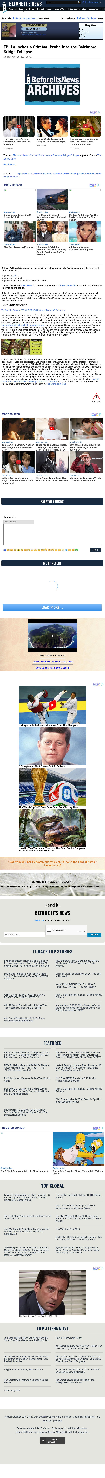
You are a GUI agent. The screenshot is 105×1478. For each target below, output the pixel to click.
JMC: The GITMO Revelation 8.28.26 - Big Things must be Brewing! (76, 1079)
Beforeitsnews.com (24, 18)
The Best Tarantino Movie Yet (19, 247)
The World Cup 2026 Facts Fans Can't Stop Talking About (49, 807)
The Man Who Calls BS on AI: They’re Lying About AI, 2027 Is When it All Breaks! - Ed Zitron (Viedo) (78, 1218)
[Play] (52, 636)
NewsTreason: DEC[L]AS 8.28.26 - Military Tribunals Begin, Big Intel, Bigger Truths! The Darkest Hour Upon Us (25, 1112)
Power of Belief (60, 9)
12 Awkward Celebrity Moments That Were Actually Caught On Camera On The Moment (51, 251)
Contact (41, 1417)
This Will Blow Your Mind (68, 1229)
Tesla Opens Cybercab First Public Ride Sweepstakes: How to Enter (75, 1381)
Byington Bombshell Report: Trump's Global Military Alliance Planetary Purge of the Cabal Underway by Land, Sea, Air (77, 1250)
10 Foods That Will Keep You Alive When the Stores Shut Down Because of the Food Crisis (26, 1339)
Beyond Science (44, 9)
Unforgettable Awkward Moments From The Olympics (48, 725)
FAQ (33, 1417)
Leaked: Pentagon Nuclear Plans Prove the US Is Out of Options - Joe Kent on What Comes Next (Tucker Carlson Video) (78, 1067)
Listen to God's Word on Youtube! (53, 661)
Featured (13, 9)
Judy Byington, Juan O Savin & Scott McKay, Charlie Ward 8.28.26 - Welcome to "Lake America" (77, 963)
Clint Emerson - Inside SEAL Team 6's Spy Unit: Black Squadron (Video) (79, 1100)
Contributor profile (27, 34)
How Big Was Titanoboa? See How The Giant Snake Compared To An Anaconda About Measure (52, 849)
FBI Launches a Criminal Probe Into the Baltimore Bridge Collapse (46, 155)
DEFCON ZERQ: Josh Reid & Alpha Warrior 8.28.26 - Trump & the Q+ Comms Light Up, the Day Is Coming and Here (26, 1091)
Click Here (26, 285)
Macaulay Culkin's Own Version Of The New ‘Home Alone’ (86, 479)
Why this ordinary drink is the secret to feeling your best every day (85, 447)
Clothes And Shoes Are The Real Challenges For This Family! (83, 217)
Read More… (10, 164)
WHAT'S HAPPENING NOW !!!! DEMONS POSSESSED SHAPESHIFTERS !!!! (24, 996)
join (15, 275)
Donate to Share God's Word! (53, 667)
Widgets (58, 1420)
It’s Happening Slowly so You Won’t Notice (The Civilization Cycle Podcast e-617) (79, 1347)
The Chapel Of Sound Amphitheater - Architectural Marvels (51, 217)
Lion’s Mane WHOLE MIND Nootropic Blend (22, 325)
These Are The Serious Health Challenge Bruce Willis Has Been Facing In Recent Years (51, 447)
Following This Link (56, 384)
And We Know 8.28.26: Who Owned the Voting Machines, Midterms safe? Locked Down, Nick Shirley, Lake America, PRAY (78, 1007)
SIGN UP (39, 920)
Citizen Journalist (68, 285)
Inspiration (93, 9)
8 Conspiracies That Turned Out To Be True (42, 766)
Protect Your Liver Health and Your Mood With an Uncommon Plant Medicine (78, 1370)
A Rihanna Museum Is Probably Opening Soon (81, 248)
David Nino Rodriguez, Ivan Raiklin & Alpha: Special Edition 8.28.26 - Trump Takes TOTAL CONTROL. (26, 976)
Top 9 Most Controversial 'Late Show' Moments (25, 1171)
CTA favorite (76, 442)
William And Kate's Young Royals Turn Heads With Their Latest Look (17, 480)
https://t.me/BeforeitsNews (85, 886)
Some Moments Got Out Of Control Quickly (17, 216)
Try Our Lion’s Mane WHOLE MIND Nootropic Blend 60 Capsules (33, 310)
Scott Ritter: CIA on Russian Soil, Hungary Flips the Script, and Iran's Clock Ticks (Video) (79, 1238)
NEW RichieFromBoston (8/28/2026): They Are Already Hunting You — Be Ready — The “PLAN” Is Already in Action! (26, 1067)
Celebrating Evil (12, 1390)
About (8, 1417)
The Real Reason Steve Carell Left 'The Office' (39, 1316)
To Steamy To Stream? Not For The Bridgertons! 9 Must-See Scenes (18, 447)
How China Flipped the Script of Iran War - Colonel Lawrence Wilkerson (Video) (76, 1206)
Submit (94, 934)
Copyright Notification (83, 1417)
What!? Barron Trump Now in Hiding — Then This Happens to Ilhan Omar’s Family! (25, 1006)
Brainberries (9, 212)
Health (32, 9)
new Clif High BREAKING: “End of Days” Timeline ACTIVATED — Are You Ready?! (76, 985)
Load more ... (52, 607)
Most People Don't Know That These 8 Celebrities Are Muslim (52, 479)
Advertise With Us (21, 1417)
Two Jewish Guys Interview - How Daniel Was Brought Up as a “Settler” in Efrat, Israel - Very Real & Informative (26, 1359)
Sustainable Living (78, 9)
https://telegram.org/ (38, 886)
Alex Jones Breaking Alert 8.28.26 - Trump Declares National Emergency (24, 1019)
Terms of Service (63, 1417)
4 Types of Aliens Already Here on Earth (23, 1369)
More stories (41, 34)
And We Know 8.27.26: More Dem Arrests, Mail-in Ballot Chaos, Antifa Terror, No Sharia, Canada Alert (27, 1231)
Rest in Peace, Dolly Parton (69, 1338)
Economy (23, 9)
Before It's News (25, 3)
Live (101, 9)
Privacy (50, 1417)
